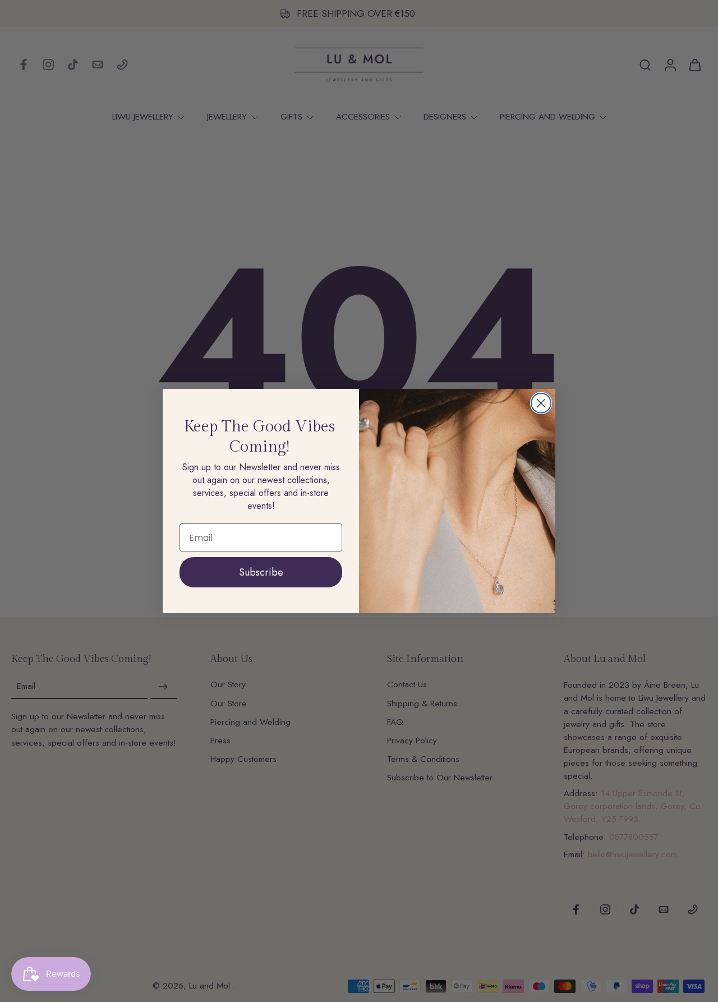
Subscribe (261, 572)
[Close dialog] (541, 403)
